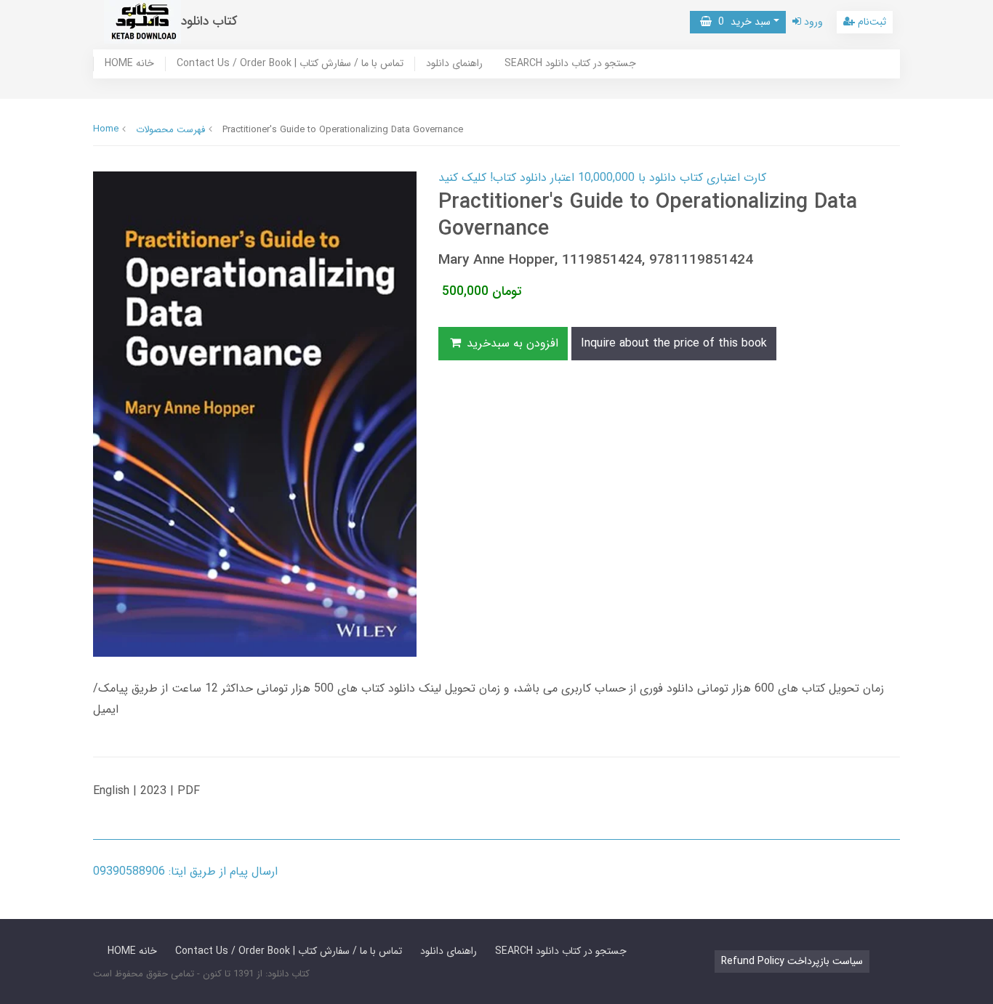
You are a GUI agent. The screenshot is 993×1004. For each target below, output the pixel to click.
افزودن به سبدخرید (510, 343)
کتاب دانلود (209, 21)
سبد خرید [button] (741, 22)
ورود (812, 22)
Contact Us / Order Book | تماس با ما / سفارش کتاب (290, 64)
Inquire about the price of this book (674, 343)
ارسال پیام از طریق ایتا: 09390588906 (185, 871)
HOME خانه (129, 64)
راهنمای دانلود (454, 64)
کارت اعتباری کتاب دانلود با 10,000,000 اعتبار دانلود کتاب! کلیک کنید (602, 178)
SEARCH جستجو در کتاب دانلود (570, 64)
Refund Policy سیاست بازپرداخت (792, 961)
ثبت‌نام (870, 22)
